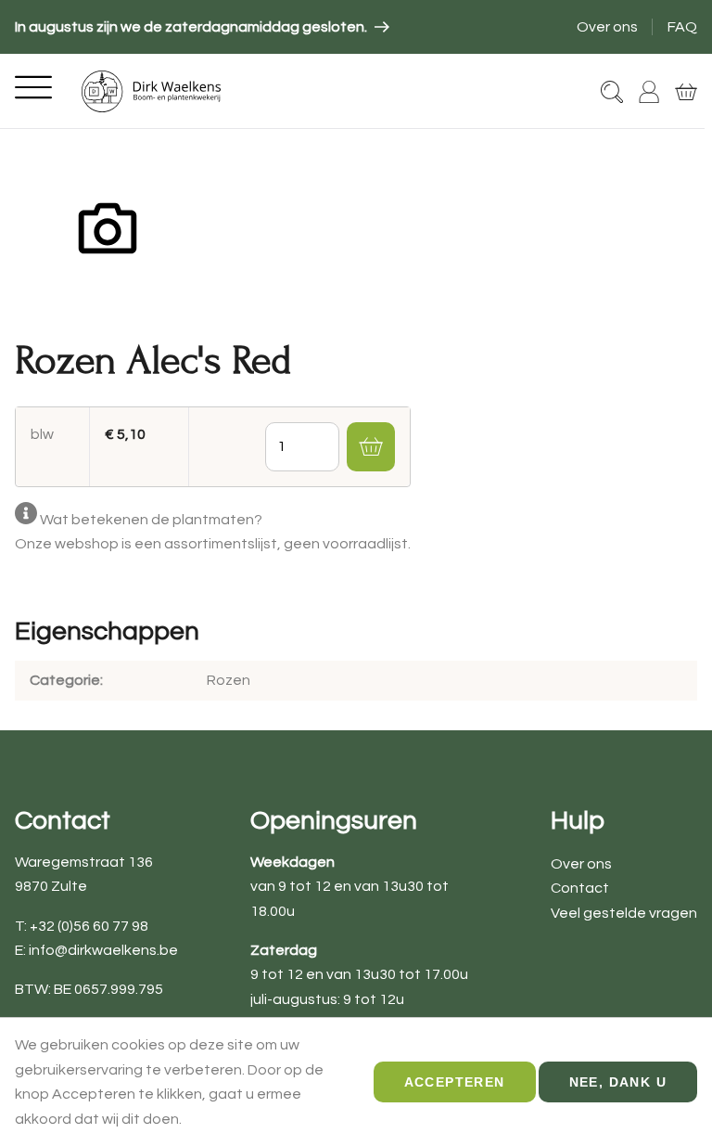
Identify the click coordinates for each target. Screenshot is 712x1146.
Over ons (607, 26)
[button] (371, 446)
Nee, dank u (618, 1082)
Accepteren (454, 1082)
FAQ (682, 26)
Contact (580, 888)
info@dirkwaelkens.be (103, 950)
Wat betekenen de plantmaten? (151, 519)
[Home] (151, 91)
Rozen (228, 680)
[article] (202, 27)
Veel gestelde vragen (624, 913)
